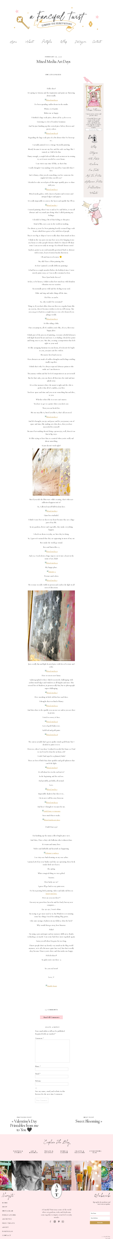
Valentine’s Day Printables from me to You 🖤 (24, 1125)
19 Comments (51, 1010)
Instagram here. (51, 893)
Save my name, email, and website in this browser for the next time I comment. (50, 1092)
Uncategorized (53, 75)
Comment (39, 1038)
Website (38, 1081)
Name (38, 1066)
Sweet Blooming (87, 1121)
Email (37, 1074)
